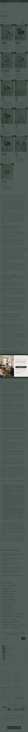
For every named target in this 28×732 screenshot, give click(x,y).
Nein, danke (21, 374)
